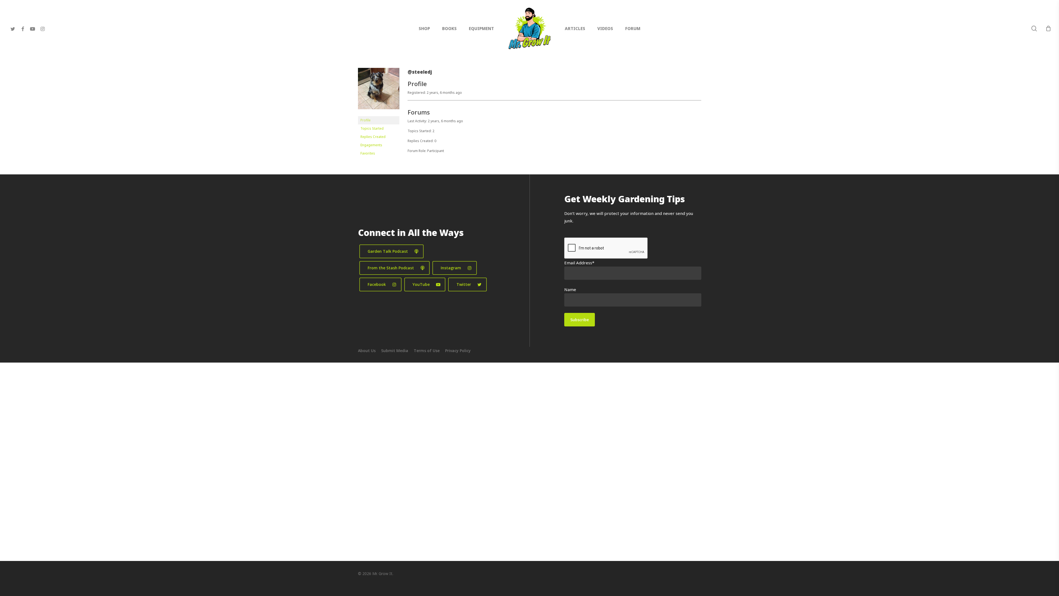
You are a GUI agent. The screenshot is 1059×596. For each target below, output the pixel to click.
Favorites (367, 153)
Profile (365, 120)
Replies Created (373, 136)
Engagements (371, 145)
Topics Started (372, 128)
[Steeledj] (378, 113)
